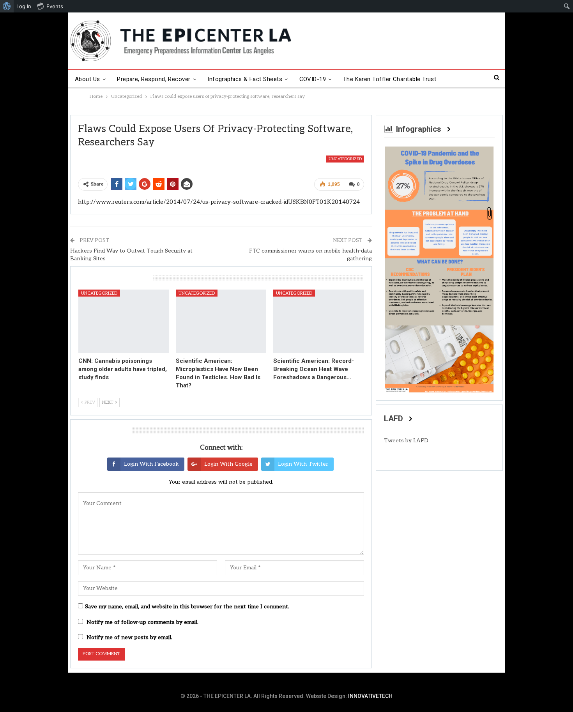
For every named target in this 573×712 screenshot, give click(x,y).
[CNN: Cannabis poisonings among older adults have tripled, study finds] (123, 321)
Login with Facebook (151, 464)
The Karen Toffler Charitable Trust (390, 79)
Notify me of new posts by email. (129, 637)
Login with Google (228, 464)
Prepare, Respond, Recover (154, 79)
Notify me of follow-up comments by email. (142, 622)
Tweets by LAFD (406, 440)
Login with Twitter (303, 464)
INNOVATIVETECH (370, 696)
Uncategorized (345, 159)
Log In (23, 6)
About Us (87, 79)
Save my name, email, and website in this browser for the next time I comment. (187, 606)
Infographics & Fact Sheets (244, 79)
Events (54, 6)
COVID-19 (312, 79)
